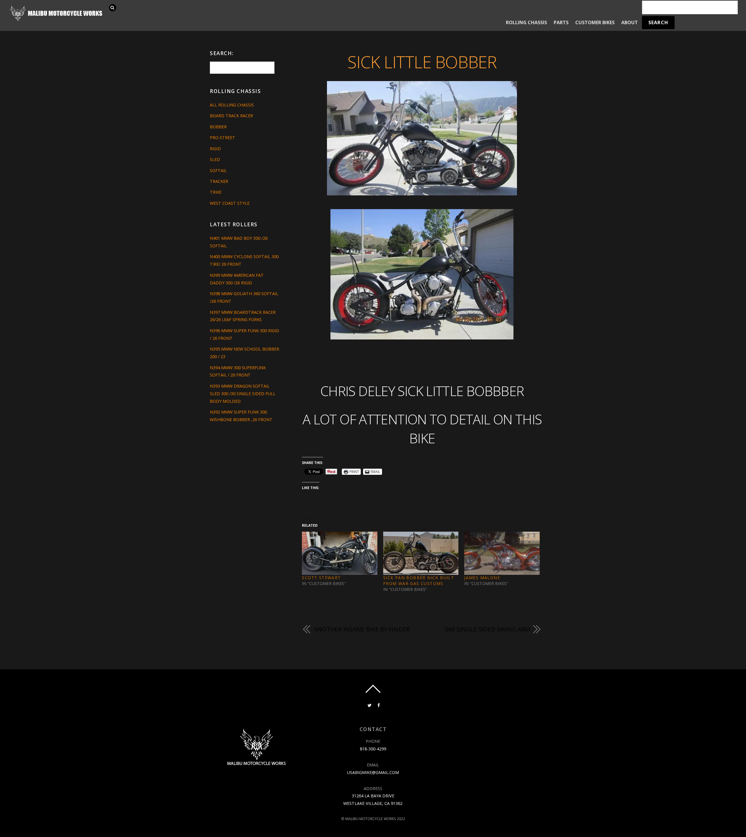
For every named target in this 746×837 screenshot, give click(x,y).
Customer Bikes (595, 22)
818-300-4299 (373, 749)
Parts (561, 22)
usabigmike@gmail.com (373, 772)
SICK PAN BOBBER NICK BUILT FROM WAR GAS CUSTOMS (418, 580)
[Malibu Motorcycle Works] (56, 20)
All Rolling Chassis (232, 105)
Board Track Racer (231, 115)
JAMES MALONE (482, 577)
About (629, 22)
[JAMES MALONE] (501, 553)
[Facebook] (378, 705)
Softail (218, 170)
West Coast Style (229, 203)
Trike (215, 192)
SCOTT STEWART (321, 577)
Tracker (219, 181)
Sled (215, 159)
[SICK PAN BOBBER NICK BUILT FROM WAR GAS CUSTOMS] (420, 553)
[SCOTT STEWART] (339, 553)
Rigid (215, 148)
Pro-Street (222, 137)
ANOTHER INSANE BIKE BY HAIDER (362, 629)
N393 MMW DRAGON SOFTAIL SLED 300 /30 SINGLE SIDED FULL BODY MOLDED (242, 393)
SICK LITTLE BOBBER (422, 61)
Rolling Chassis (526, 22)
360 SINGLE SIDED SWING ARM (487, 629)
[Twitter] (369, 705)
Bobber (218, 126)
